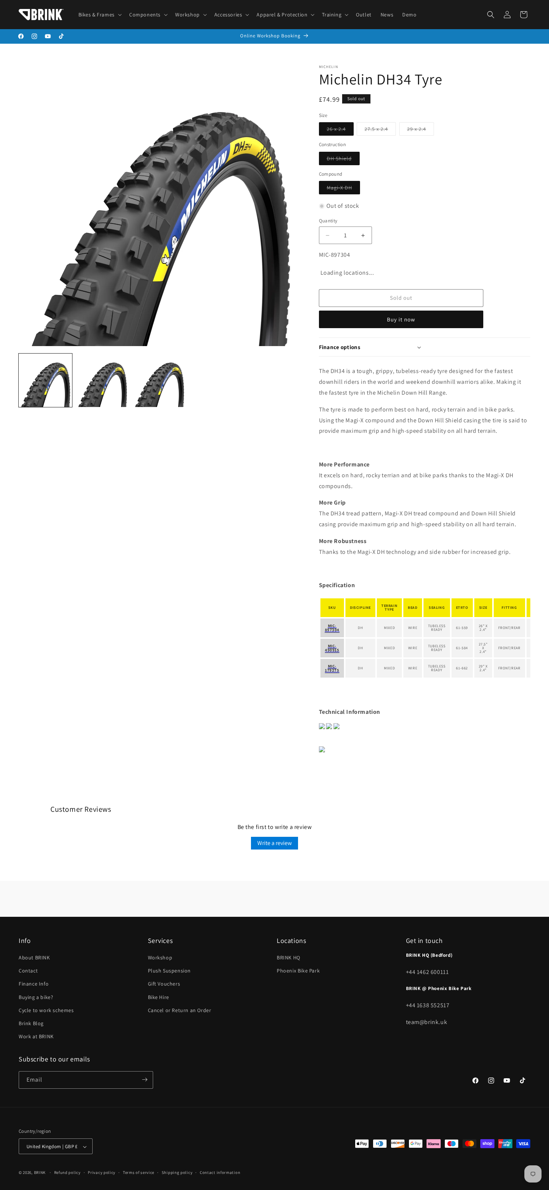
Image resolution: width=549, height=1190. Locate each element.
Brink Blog (31, 1023)
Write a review (274, 843)
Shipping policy (177, 1172)
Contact (28, 971)
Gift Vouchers (164, 984)
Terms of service (138, 1172)
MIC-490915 (332, 648)
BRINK (40, 1172)
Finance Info (34, 984)
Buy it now (401, 319)
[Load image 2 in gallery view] (102, 380)
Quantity (328, 221)
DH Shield (343, 160)
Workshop (160, 957)
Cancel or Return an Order (179, 1010)
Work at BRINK (36, 1036)
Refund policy (67, 1172)
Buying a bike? (36, 997)
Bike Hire (158, 997)
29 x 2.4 (420, 130)
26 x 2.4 (340, 130)
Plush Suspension (169, 971)
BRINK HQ (288, 957)
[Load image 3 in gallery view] (159, 380)
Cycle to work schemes (46, 1010)
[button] (99, 14)
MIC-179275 (332, 668)
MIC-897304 (332, 627)
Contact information (220, 1172)
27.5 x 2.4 (380, 130)
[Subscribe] (144, 1079)
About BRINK (34, 957)
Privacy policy (101, 1172)
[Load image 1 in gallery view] (45, 380)
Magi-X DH (343, 189)
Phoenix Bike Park (298, 971)
